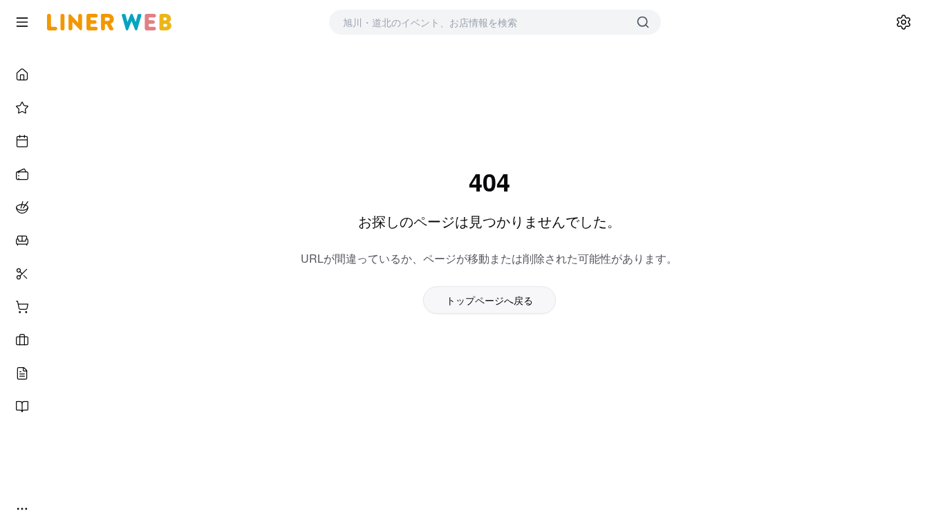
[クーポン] (22, 174)
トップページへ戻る (489, 300)
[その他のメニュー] (22, 508)
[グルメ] (22, 207)
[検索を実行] (643, 22)
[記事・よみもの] (22, 373)
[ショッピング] (22, 307)
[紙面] (22, 406)
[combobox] (481, 22)
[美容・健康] (22, 273)
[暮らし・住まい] (22, 240)
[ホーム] (22, 74)
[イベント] (22, 141)
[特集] (22, 107)
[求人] (22, 340)
